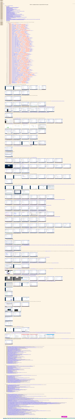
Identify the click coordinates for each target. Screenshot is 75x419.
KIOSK (22, 418)
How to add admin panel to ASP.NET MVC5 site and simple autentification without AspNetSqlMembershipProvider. (18, 354)
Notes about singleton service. (10, 407)
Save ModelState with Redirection (9, 10)
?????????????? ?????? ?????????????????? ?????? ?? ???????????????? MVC (45, 216)
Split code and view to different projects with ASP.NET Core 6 (13, 348)
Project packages (7, 6)
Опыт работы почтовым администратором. (12, 390)
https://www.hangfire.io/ (11, 123)
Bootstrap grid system (15, 274)
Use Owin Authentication (8, 11)
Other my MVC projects (10, 386)
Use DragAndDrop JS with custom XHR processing (11, 17)
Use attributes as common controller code (10, 9)
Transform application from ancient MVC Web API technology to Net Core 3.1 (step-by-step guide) (17, 412)
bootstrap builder (37, 274)
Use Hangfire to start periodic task (9, 8)
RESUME (42, 418)
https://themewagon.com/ (20, 268)
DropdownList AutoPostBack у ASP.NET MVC (12, 358)
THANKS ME (45, 418)
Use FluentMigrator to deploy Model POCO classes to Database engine (12, 7)
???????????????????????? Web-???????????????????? (9, 251)
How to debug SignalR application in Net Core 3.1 (21, 199)
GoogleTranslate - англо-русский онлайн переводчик (12, 382)
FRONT (8, 418)
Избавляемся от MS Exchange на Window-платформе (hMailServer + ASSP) (15, 389)
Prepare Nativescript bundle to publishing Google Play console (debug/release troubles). (16, 377)
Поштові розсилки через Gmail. (10, 388)
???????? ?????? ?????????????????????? (65, 338)
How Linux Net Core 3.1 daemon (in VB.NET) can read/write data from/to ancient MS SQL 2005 (16, 411)
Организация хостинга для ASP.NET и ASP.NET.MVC (13, 359)
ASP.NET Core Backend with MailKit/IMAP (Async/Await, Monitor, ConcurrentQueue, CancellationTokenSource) (18, 413)
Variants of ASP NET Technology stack (11, 355)
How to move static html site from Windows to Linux (12, 367)
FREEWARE (33, 418)
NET (15, 418)
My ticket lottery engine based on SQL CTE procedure (13, 395)
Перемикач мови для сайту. (10, 361)
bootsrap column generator (32, 274)
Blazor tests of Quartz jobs (25, 123)
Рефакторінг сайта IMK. (10, 353)
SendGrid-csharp (18, 326)
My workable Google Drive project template (12, 378)
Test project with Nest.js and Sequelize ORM (12, 396)
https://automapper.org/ (11, 106)
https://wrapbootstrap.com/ (33, 268)
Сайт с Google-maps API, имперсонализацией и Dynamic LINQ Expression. (15, 381)
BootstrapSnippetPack (19, 274)
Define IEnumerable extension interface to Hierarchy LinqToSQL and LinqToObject (13, 16)
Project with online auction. (10, 356)
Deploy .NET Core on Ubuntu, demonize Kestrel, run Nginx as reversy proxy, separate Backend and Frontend (18, 409)
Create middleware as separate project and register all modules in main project (13, 15)
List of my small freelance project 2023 (11, 366)
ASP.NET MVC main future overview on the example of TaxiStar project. (14, 351)
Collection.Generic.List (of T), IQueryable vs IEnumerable (24, 245)
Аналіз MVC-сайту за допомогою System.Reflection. (12, 357)
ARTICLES (6, 418)
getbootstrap (29, 274)
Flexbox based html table (10, 371)
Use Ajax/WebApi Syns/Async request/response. (10, 13)
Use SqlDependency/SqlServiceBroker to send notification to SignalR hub (13, 12)
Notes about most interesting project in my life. (12, 399)
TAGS (4, 418)
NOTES (24, 418)
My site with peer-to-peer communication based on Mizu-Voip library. (14, 369)
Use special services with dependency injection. (10, 14)
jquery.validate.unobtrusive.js (34, 157)
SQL (26, 418)
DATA (17, 418)
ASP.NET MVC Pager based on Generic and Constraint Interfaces (13, 349)
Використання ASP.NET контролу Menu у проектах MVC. (13, 360)
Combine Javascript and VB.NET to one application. (12, 394)
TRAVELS (37, 418)
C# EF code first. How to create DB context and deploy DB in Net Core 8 (14, 397)
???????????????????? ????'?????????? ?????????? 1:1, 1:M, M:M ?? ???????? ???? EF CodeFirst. (29, 112)
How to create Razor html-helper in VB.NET (56, 216)
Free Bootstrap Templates (10, 368)
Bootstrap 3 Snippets (23, 274)
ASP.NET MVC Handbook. (10, 5)
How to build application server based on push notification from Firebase (14, 380)
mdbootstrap (26, 274)
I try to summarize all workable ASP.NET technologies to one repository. (14, 346)
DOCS (35, 418)
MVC (12, 418)
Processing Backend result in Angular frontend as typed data (13, 408)
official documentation (51, 268)
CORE (10, 418)
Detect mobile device (8, 20)
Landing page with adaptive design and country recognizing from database (33, 338)
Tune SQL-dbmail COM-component (11, 385)
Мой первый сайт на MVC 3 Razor (11, 363)
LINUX (28, 418)
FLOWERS (40, 418)
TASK (19, 418)
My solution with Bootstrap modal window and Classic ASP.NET (30, 275)
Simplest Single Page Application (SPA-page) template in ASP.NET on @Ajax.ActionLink (16, 352)
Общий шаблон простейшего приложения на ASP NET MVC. (13, 362)
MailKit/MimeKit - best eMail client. (11, 387)
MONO (30, 418)
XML (20, 418)
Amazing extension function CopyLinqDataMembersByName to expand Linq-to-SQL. (47, 106)
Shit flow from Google (10, 376)
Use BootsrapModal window (8, 18)
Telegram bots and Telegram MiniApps (11, 365)
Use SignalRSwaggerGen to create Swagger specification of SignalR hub (32, 199)
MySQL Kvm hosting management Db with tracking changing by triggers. (14, 405)
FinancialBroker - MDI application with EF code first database (43, 112)
